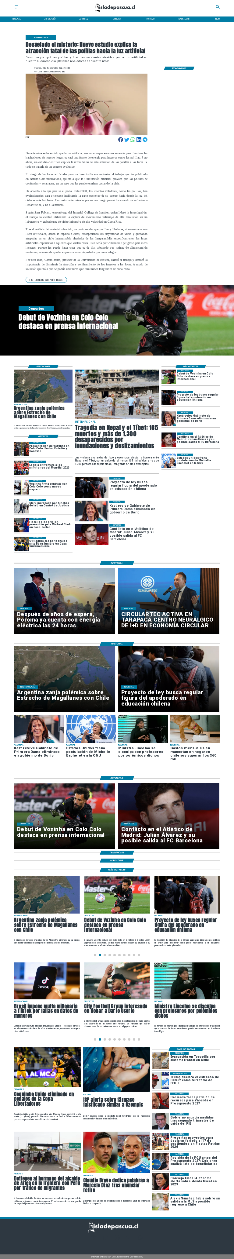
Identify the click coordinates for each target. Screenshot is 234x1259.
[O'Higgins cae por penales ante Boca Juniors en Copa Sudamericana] (21, 544)
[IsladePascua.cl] (16, 8)
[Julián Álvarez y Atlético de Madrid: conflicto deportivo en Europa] (168, 439)
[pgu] (160, 1161)
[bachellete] (168, 461)
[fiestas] (160, 1141)
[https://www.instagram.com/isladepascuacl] (117, 1239)
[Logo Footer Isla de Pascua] (115, 1232)
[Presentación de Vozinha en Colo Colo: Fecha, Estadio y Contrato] (21, 449)
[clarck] (21, 506)
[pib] (160, 1121)
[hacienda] (160, 1101)
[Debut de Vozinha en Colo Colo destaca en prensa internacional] (168, 377)
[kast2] (168, 418)
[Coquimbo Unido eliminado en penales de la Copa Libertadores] (47, 1086)
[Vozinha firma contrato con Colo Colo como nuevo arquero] (21, 487)
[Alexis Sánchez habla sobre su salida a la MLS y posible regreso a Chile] (160, 1202)
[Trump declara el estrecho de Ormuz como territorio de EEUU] (160, 1080)
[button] (46, 280)
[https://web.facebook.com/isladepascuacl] (93, 1239)
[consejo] (160, 1181)
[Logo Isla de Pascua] (117, 13)
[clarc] (21, 525)
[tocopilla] (160, 1060)
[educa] (168, 398)
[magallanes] (43, 402)
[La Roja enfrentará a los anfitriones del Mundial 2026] (21, 468)
